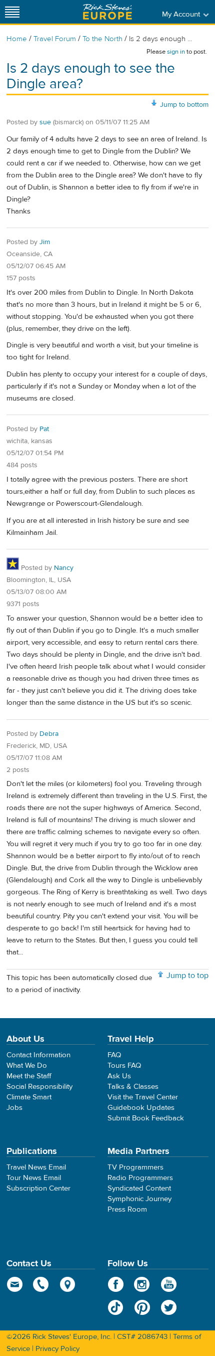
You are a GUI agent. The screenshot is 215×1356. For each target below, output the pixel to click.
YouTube (168, 1284)
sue (45, 122)
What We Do (26, 1065)
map (68, 1284)
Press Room (127, 1209)
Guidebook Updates (141, 1107)
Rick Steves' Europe (107, 12)
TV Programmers (136, 1167)
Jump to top (187, 976)
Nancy (64, 567)
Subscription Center (38, 1188)
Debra (49, 733)
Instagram (142, 1284)
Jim (45, 242)
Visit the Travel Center (143, 1097)
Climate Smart (29, 1097)
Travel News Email (36, 1167)
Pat (44, 429)
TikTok (116, 1307)
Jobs (14, 1107)
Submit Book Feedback (146, 1118)
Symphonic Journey (140, 1199)
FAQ (114, 1055)
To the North (102, 39)
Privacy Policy (58, 1348)
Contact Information (38, 1055)
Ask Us (119, 1076)
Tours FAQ (124, 1065)
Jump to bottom (184, 104)
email (14, 1284)
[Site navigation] (12, 12)
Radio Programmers (140, 1178)
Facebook (116, 1284)
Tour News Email (33, 1178)
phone (41, 1284)
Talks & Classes (133, 1086)
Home (16, 39)
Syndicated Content (139, 1188)
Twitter (168, 1307)
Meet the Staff (29, 1076)
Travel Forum (55, 39)
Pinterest (142, 1307)
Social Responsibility (39, 1086)
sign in (176, 52)
